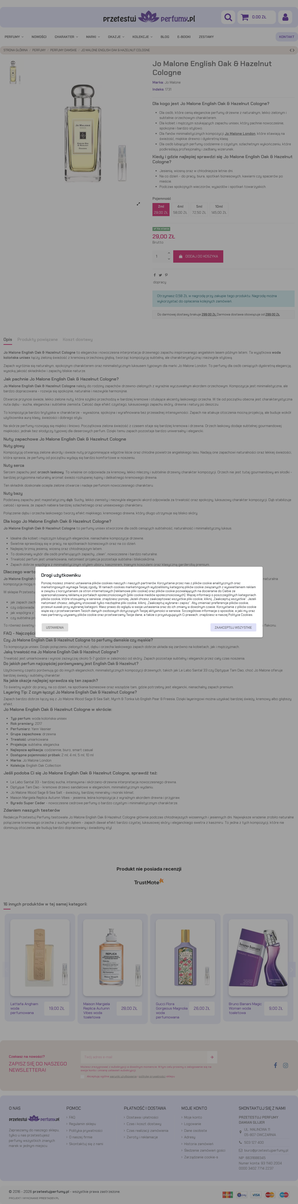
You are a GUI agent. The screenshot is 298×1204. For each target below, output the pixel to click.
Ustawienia (55, 627)
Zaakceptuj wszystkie (233, 627)
